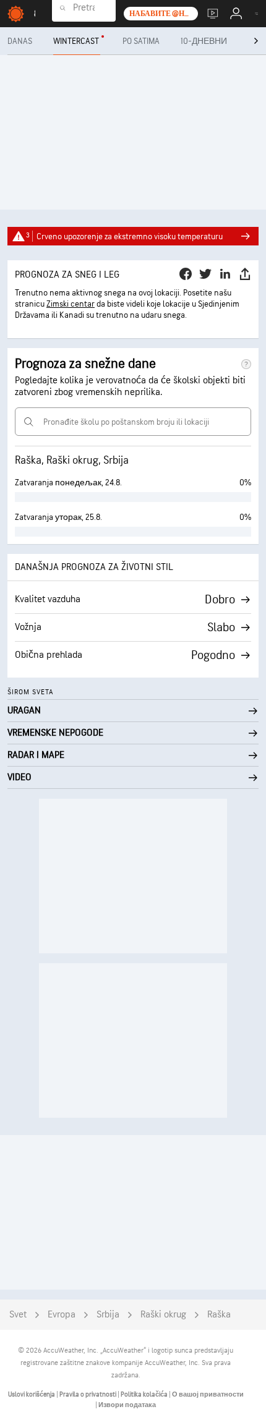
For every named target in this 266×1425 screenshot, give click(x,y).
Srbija (108, 1315)
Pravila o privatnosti (88, 1394)
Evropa (61, 1315)
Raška (219, 1315)
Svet (18, 1315)
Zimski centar (70, 304)
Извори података (127, 1405)
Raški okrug (163, 1315)
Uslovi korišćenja (32, 1394)
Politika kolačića (145, 1394)
